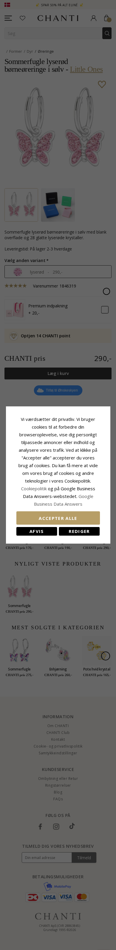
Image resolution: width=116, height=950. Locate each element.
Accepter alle (58, 518)
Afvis (36, 531)
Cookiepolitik (34, 488)
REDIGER (79, 531)
